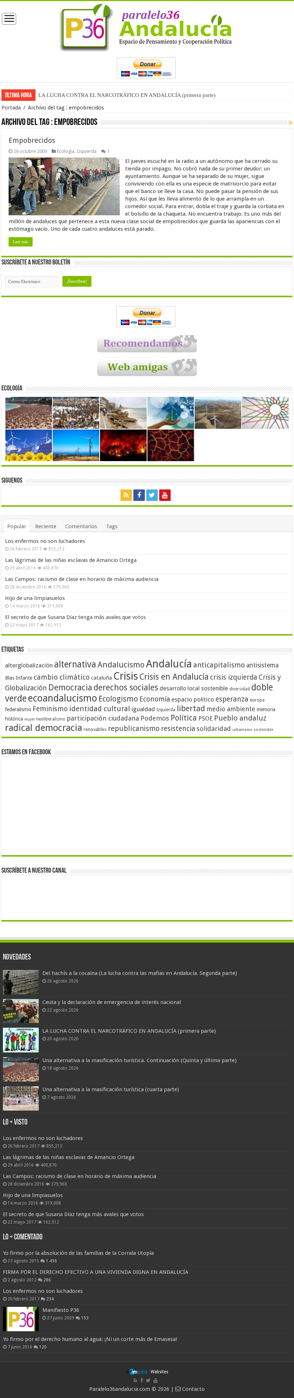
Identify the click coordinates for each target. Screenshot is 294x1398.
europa (257, 700)
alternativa (75, 664)
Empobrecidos (32, 140)
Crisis (125, 676)
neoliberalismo (50, 719)
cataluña (101, 678)
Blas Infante (18, 678)
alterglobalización (29, 665)
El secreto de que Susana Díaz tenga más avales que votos (75, 617)
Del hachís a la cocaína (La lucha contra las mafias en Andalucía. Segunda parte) (139, 973)
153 (85, 1317)
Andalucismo (121, 664)
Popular (16, 526)
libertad (191, 708)
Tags (112, 526)
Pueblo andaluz (240, 718)
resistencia (178, 728)
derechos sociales (126, 687)
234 (50, 1298)
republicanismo (134, 728)
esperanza (231, 699)
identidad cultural (99, 708)
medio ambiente (231, 709)
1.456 (51, 1260)
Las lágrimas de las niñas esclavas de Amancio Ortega (71, 560)
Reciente (45, 526)
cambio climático (62, 677)
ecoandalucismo (62, 698)
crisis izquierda (233, 677)
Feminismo (50, 709)
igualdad (143, 709)
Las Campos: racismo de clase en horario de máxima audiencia (81, 579)
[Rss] (126, 495)
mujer (29, 719)
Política (184, 717)
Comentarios (81, 526)
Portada (11, 107)
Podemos (155, 718)
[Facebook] (139, 495)
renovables (95, 729)
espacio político (192, 699)
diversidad (239, 688)
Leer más (20, 241)
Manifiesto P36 (60, 1310)
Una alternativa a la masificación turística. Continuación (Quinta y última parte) (139, 1060)
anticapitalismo (219, 665)
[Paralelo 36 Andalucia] (147, 26)
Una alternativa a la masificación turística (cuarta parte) (110, 1089)
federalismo (18, 709)
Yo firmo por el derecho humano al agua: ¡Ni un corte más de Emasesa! (90, 1339)
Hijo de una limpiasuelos (35, 598)
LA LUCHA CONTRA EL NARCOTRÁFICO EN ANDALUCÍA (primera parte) (126, 95)
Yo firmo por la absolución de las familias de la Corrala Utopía (78, 1253)
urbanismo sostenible (252, 729)
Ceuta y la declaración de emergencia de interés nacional (111, 1002)
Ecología (65, 151)
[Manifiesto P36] (21, 1319)
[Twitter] (152, 495)
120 (43, 1347)
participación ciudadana (103, 718)
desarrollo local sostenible (194, 688)
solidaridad (213, 728)
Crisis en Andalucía (174, 677)
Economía (154, 699)
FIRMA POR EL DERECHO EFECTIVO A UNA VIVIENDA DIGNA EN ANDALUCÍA (95, 1272)
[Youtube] (165, 495)
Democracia (70, 687)
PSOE (205, 718)
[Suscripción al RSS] (291, 123)
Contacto (193, 1389)
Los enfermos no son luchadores (45, 541)
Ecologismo (118, 698)
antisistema (262, 665)
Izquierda (86, 151)
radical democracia (43, 727)
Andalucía (169, 664)
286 (47, 1279)
